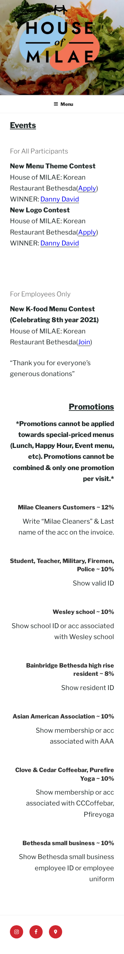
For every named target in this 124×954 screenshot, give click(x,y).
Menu (67, 104)
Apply (87, 188)
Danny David (59, 199)
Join (84, 342)
